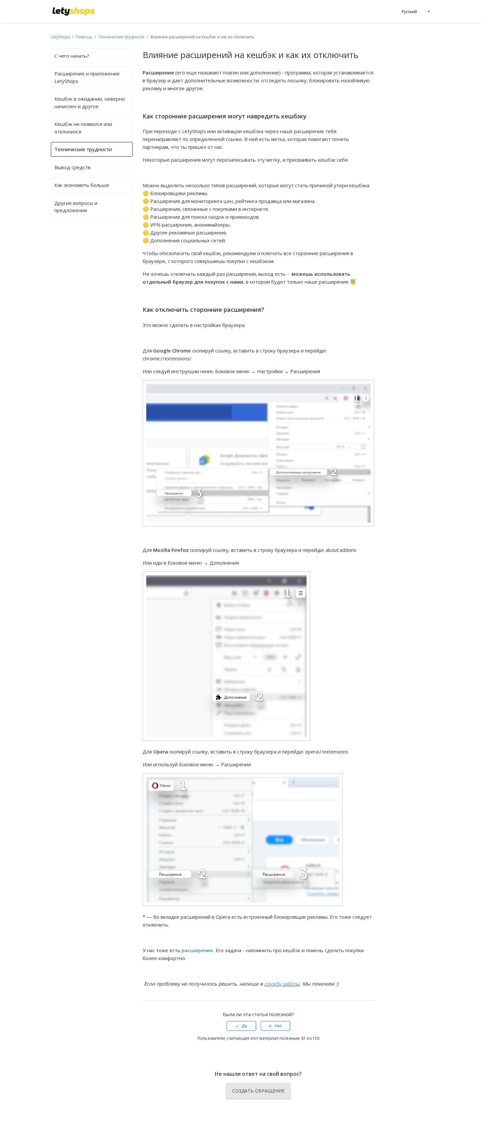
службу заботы (282, 983)
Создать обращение (258, 1091)
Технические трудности (121, 37)
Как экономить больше (81, 185)
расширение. (199, 950)
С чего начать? (71, 55)
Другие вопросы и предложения (75, 207)
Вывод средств (72, 167)
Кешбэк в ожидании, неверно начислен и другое (89, 102)
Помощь (84, 37)
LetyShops (60, 37)
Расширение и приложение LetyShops (87, 77)
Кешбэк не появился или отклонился (83, 128)
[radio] (241, 1026)
